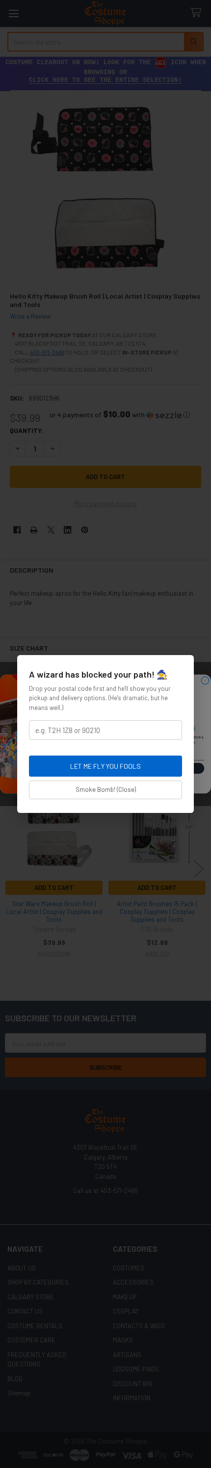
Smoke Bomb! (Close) (106, 789)
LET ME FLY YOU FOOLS (105, 766)
